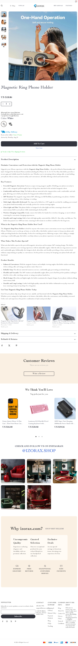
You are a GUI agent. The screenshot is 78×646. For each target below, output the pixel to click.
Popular (21, 5)
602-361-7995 (40, 606)
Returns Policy (52, 613)
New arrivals (58, 5)
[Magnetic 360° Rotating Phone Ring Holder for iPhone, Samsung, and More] (64, 313)
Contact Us (61, 613)
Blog (49, 621)
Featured (69, 5)
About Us (61, 611)
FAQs (49, 623)
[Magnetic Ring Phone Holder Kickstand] (39, 313)
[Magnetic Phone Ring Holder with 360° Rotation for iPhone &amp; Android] (13, 313)
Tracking (50, 626)
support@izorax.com (42, 608)
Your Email (6, 611)
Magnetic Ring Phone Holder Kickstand (38, 321)
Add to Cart (39, 144)
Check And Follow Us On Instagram (39, 446)
